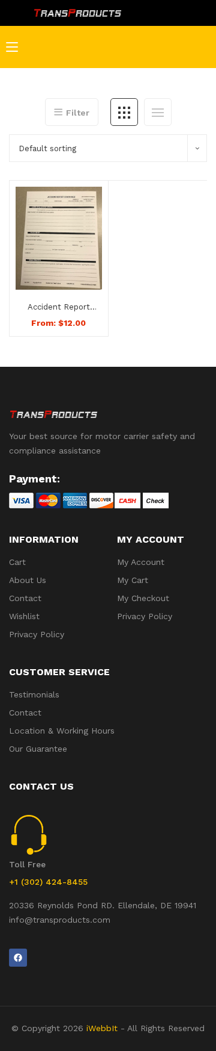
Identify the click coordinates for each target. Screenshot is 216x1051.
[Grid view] (124, 112)
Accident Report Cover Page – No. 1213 (58, 307)
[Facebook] (18, 958)
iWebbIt (102, 1028)
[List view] (158, 112)
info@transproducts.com (59, 920)
